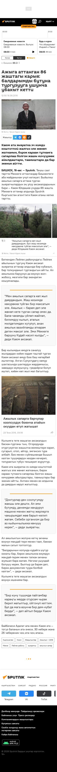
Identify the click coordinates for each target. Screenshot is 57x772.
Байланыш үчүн (9, 715)
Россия (43, 685)
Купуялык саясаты (10, 723)
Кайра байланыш (10, 734)
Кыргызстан (8, 640)
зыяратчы (32, 645)
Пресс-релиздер (26, 715)
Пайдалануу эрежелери (32, 711)
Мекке (5, 645)
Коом (19, 640)
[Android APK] (10, 743)
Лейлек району (18, 645)
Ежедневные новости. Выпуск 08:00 (18, 45)
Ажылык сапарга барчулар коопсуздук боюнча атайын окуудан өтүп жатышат (24, 422)
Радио (32, 685)
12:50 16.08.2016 (10, 95)
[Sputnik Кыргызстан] (9, 22)
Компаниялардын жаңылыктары (17, 719)
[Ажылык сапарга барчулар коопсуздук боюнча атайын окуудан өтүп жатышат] (28, 395)
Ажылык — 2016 (46, 640)
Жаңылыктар (30, 640)
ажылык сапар (46, 645)
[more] (54, 253)
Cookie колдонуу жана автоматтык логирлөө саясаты (18, 729)
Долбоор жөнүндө (11, 711)
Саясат (22, 685)
